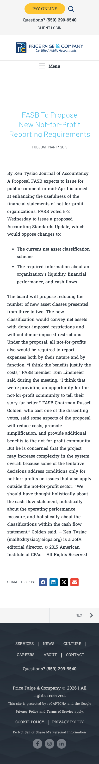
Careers (25, 655)
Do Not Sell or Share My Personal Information (49, 732)
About (50, 655)
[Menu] (42, 66)
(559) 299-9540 (61, 20)
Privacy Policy (27, 712)
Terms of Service (60, 712)
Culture (72, 644)
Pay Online (44, 8)
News (48, 644)
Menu (54, 66)
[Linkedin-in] (61, 744)
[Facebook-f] (37, 744)
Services (24, 644)
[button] (43, 582)
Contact (75, 655)
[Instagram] (49, 744)
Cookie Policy (29, 722)
